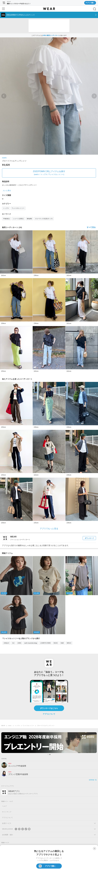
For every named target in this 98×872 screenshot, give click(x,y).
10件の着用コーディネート (51, 35)
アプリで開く (90, 3)
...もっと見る (6, 190)
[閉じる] (94, 848)
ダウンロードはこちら (49, 708)
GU (13, 643)
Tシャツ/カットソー (18, 208)
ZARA (19, 643)
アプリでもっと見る (49, 528)
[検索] (94, 9)
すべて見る (91, 227)
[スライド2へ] (49, 754)
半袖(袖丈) (6, 218)
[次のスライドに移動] (94, 96)
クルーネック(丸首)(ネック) (44, 218)
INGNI (56, 643)
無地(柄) (29, 218)
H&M (62, 643)
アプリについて (49, 714)
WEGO (69, 643)
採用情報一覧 (93, 780)
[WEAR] (49, 9)
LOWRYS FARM (45, 643)
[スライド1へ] (48, 754)
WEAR (3, 725)
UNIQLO (6, 643)
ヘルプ (4, 806)
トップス (6, 208)
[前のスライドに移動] (3, 96)
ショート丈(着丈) (18, 218)
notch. (4, 158)
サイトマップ (6, 812)
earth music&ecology (30, 643)
